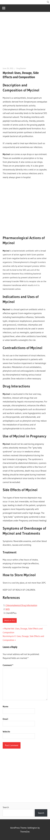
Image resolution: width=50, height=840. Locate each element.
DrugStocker (21, 68)
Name (5, 706)
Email (5, 719)
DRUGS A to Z (9, 620)
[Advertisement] (25, 41)
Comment (8, 665)
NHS (8, 609)
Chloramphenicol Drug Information (21, 605)
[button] (48, 2)
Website (6, 731)
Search (6, 807)
